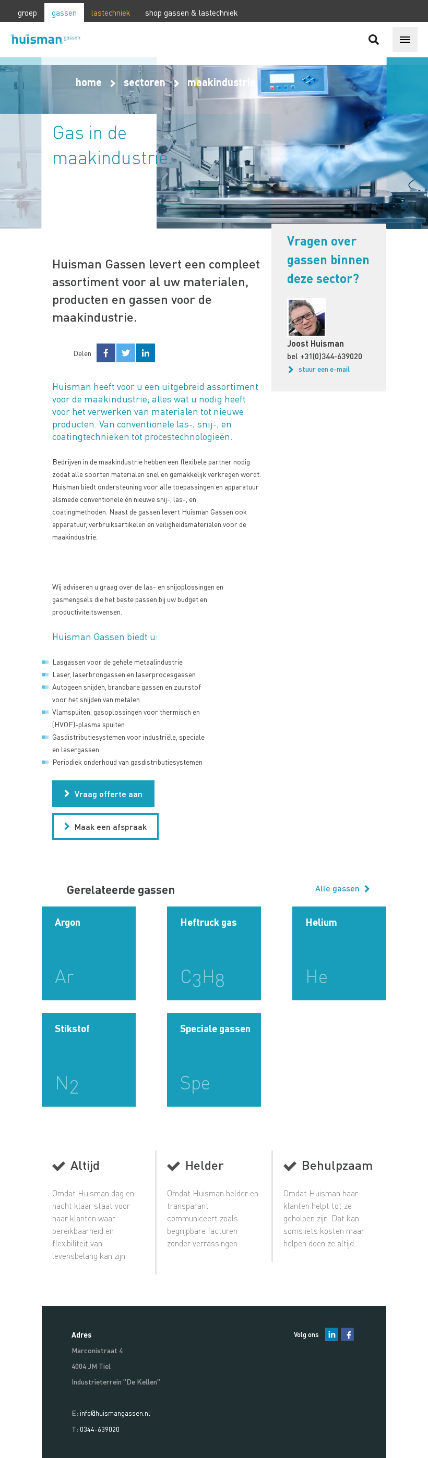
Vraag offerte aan (108, 793)
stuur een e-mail (324, 368)
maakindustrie (221, 82)
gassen (64, 12)
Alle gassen (338, 888)
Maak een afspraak (111, 826)
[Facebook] (347, 1334)
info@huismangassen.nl (115, 1412)
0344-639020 (100, 1429)
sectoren (144, 82)
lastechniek (110, 12)
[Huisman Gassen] (49, 40)
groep (27, 12)
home (89, 82)
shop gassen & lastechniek (191, 12)
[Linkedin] (331, 1334)
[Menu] (405, 39)
